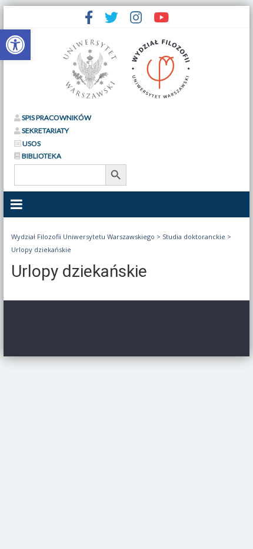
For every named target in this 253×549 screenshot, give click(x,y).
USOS (31, 143)
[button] (15, 44)
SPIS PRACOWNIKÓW (56, 117)
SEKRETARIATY (45, 130)
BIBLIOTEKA (41, 155)
